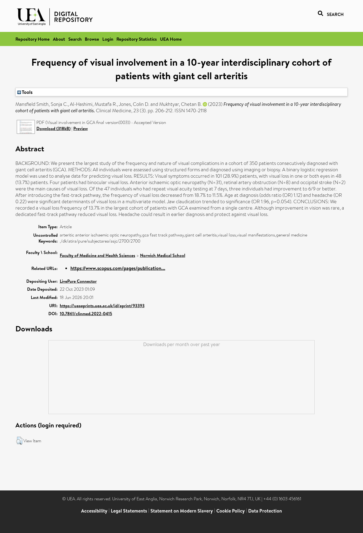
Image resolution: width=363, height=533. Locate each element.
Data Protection (265, 510)
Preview (80, 128)
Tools (27, 92)
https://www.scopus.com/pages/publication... (117, 268)
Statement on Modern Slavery (181, 510)
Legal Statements (129, 510)
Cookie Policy (230, 510)
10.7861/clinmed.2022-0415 (86, 314)
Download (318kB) (53, 128)
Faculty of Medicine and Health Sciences (97, 255)
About (59, 39)
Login (107, 39)
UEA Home (171, 39)
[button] (19, 441)
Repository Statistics (136, 39)
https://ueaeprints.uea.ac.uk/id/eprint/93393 (102, 306)
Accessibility (94, 510)
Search (75, 39)
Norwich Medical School (162, 255)
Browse (92, 39)
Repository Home (32, 39)
